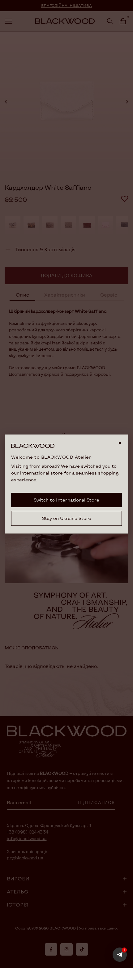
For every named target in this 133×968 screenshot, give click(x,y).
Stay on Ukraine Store (66, 518)
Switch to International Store (66, 499)
